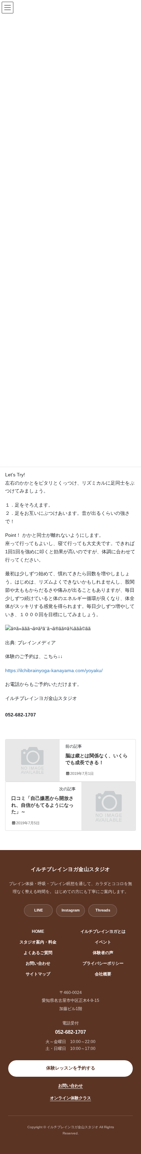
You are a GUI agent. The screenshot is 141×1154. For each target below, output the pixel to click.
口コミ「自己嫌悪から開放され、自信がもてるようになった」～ (42, 804)
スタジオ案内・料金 (38, 942)
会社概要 (103, 974)
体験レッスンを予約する (70, 1068)
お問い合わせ (38, 963)
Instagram (71, 910)
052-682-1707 (70, 1032)
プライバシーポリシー (103, 963)
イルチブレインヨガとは (103, 931)
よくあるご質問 (38, 952)
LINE (38, 910)
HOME (38, 931)
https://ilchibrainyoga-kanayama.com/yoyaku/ (54, 670)
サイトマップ (38, 974)
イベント (103, 942)
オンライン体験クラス (70, 1098)
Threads (102, 910)
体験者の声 (103, 952)
